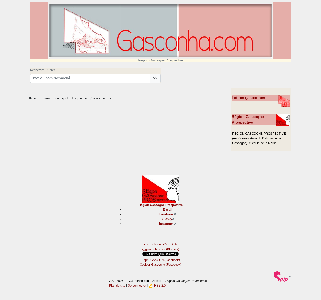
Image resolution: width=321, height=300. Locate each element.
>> (155, 78)
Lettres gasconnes (248, 98)
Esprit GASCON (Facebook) (160, 260)
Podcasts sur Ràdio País (161, 244)
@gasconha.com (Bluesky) (160, 249)
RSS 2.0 (159, 285)
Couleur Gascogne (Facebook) (160, 264)
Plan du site (117, 285)
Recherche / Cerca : (43, 70)
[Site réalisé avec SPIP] (282, 276)
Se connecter (137, 285)
